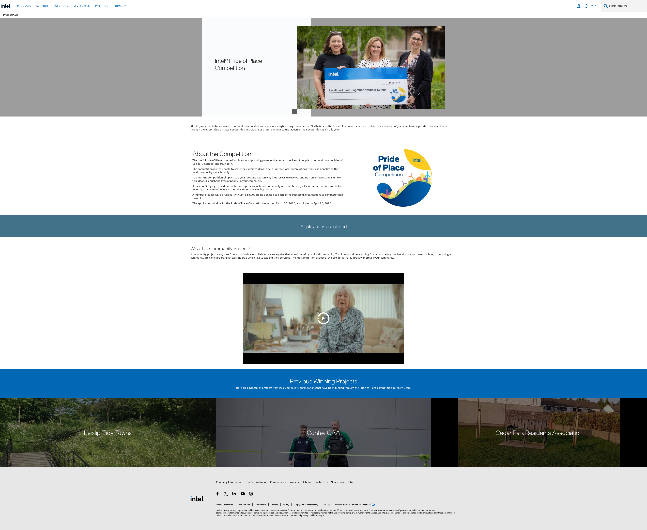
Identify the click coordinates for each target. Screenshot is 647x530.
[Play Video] (323, 318)
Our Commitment (256, 482)
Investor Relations (300, 482)
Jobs (350, 482)
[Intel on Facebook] (217, 494)
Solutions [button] (61, 5)
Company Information (229, 482)
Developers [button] (81, 5)
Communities (278, 482)
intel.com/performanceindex (231, 512)
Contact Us (321, 482)
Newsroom (337, 482)
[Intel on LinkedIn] (234, 494)
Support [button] (42, 5)
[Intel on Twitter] (226, 494)
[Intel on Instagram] (251, 494)
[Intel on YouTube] (242, 494)
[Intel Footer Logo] (197, 498)
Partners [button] (101, 5)
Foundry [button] (120, 5)
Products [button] (24, 5)
